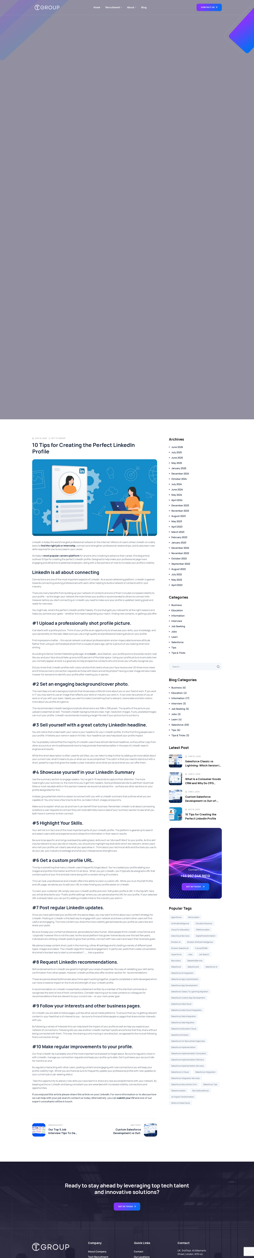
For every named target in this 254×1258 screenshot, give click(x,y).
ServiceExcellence (200, 1090)
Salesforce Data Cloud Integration (186, 1010)
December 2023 (180, 505)
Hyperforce (176, 954)
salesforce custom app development (188, 997)
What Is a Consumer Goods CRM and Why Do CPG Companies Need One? (203, 781)
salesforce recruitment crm (184, 1084)
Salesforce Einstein (180, 1035)
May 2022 (176, 579)
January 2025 (178, 468)
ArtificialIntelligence (180, 923)
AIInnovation (193, 917)
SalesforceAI (193, 966)
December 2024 (180, 473)
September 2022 (180, 563)
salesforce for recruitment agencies (188, 1041)
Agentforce (176, 917)
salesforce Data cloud (181, 1004)
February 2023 (179, 537)
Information (178, 615)
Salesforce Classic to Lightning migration (189, 991)
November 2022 (180, 553)
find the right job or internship (58, 545)
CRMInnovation (203, 929)
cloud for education (180, 929)
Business (176, 605)
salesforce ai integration (182, 973)
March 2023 (177, 532)
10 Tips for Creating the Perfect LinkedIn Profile (200, 816)
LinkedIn (91, 653)
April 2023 (176, 526)
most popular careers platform (61, 555)
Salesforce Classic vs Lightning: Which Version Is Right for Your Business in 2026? (203, 763)
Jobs (174, 631)
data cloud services (180, 935)
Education (177, 610)
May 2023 (176, 521)
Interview (176, 621)
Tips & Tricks (178, 652)
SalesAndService (194, 960)
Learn (174, 637)
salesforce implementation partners (187, 1059)
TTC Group (59, 438)
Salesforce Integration (205, 1072)
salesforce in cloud (180, 1072)
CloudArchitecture (204, 923)
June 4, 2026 (194, 791)
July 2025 (176, 452)
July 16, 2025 (41, 438)
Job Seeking (178, 626)
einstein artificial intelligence (200, 942)
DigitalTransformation (205, 935)
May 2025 (176, 463)
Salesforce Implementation (183, 1047)
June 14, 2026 (194, 774)
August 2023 (178, 516)
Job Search (204, 954)
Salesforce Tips (210, 1084)
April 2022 (176, 585)
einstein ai (176, 942)
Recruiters (176, 960)
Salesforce (177, 642)
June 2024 (177, 489)
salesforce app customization (184, 979)
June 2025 (177, 457)
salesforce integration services (185, 1078)
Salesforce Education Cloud (183, 1028)
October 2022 (179, 558)
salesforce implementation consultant (188, 1053)
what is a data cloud (180, 1103)
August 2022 (178, 569)
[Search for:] (195, 666)
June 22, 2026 (194, 756)
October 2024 (179, 479)
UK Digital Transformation (182, 1096)
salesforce (176, 966)
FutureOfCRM (201, 948)
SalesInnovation (178, 1090)
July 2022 (176, 574)
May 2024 (176, 494)
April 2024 (177, 500)
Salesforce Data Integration (183, 1016)
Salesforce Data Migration (182, 1022)
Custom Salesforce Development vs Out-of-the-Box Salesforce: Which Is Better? (202, 799)
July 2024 (176, 484)
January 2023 (178, 542)
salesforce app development (184, 985)
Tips (173, 647)
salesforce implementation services (187, 1065)
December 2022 (180, 547)
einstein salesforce (180, 948)
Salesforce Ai (211, 966)
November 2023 (180, 510)
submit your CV (125, 1098)
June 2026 (177, 447)
